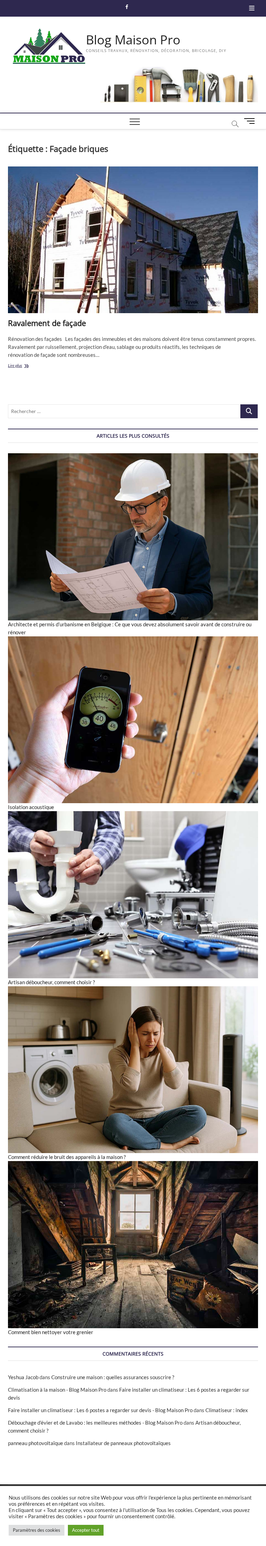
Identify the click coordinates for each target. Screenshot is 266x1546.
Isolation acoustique (31, 807)
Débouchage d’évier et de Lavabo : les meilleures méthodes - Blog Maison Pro (95, 1422)
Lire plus (25, 366)
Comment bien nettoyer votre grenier (50, 1332)
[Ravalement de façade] (133, 239)
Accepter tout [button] (85, 1530)
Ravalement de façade (47, 323)
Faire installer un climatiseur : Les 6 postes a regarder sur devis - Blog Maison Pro (100, 1410)
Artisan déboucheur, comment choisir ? (51, 982)
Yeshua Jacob (23, 1377)
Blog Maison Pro (133, 40)
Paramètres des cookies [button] (36, 1530)
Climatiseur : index (226, 1410)
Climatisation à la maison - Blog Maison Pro (57, 1389)
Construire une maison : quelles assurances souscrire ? (112, 1377)
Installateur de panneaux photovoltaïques (123, 1443)
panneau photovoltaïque (35, 1443)
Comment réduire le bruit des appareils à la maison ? (67, 1157)
